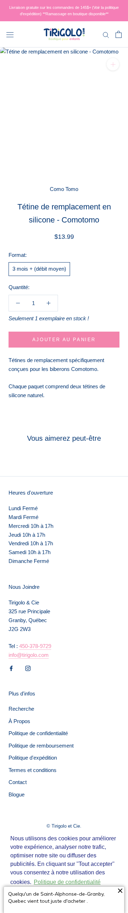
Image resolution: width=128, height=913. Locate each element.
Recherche (21, 709)
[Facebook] (11, 668)
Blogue (17, 794)
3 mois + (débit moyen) (39, 269)
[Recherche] (106, 34)
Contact (18, 782)
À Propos (19, 721)
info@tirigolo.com (29, 655)
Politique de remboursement (41, 746)
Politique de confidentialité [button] (67, 882)
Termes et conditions (33, 770)
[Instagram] (28, 668)
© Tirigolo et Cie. (64, 826)
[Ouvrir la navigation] (10, 34)
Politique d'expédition (33, 758)
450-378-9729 (35, 646)
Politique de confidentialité (38, 733)
